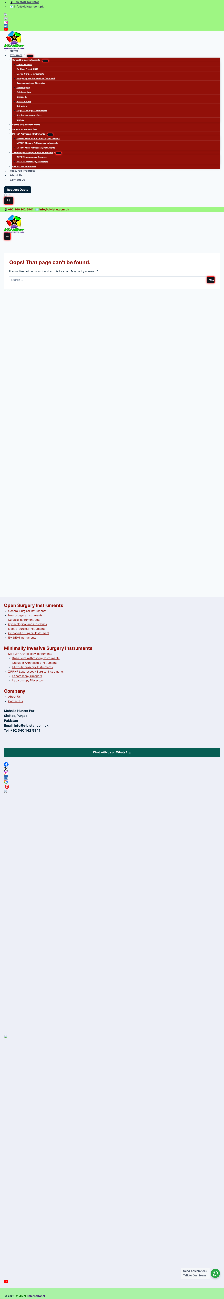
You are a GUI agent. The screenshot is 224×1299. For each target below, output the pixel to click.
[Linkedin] (112, 26)
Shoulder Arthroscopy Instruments (34, 662)
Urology (20, 120)
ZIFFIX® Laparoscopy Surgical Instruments (36, 671)
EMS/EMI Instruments (22, 637)
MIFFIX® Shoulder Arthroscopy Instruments (37, 143)
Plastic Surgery (24, 101)
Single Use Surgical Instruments (32, 110)
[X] (112, 19)
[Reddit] (112, 912)
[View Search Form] (8, 201)
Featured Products (22, 171)
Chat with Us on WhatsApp (112, 752)
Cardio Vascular (24, 64)
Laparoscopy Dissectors (28, 680)
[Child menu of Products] (30, 56)
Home (14, 50)
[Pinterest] (112, 787)
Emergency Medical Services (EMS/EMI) (36, 78)
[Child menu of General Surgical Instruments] (45, 60)
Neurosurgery (23, 87)
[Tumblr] (112, 1157)
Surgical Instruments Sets (29, 115)
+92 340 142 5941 (20, 209)
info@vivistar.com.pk (31, 725)
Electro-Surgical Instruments (30, 74)
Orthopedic (22, 97)
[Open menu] (7, 236)
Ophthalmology (24, 92)
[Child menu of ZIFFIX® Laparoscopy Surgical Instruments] (58, 153)
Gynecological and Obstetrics (31, 83)
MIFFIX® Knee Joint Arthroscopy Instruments (38, 138)
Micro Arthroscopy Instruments (32, 667)
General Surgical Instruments (27, 611)
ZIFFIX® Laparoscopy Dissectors (32, 161)
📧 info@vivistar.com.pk (27, 6)
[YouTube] (112, 29)
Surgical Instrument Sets (24, 619)
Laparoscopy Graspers (27, 676)
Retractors (22, 106)
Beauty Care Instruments (24, 166)
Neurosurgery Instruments (25, 615)
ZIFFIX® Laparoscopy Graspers (32, 157)
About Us (16, 175)
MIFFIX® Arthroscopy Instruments (30, 653)
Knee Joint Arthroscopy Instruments (36, 658)
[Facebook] (112, 15)
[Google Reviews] (112, 781)
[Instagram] (112, 22)
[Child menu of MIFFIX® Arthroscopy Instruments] (50, 134)
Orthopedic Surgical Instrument (28, 633)
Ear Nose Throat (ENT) (27, 69)
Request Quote (17, 189)
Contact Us (17, 179)
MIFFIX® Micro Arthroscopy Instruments (36, 148)
